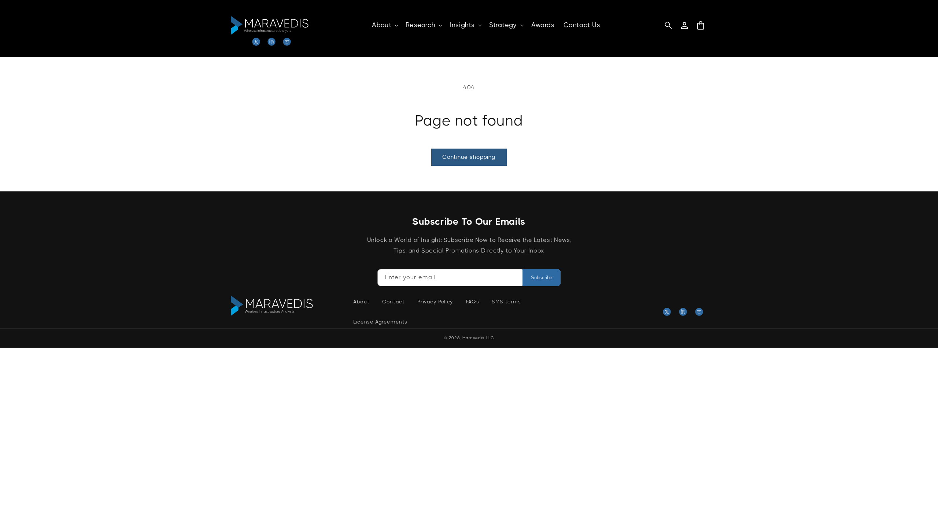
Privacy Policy (435, 301)
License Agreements (380, 322)
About (361, 301)
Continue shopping (469, 157)
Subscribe (541, 277)
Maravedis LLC (478, 338)
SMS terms (506, 301)
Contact (393, 301)
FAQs (472, 301)
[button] (384, 25)
